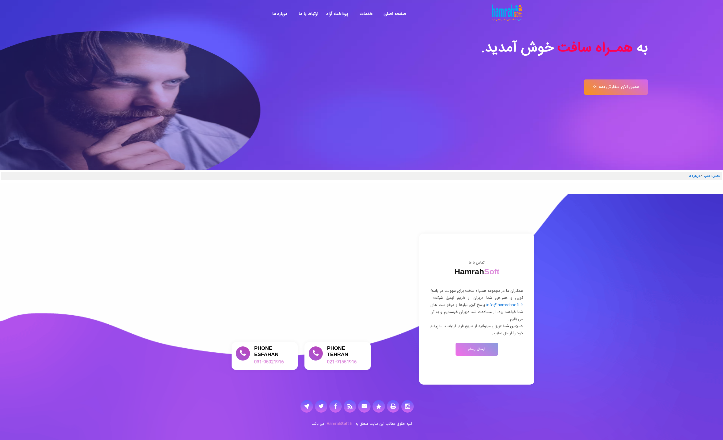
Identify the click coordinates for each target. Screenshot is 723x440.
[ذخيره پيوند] (379, 406)
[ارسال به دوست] (364, 406)
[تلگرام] (306, 406)
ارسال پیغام (476, 349)
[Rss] (350, 406)
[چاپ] (393, 406)
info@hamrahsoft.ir (504, 305)
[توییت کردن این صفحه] (321, 406)
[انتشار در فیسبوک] (335, 406)
